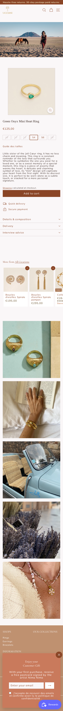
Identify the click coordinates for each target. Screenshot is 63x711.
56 (42, 137)
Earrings (7, 641)
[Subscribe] (49, 685)
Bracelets (8, 645)
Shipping (7, 188)
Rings (6, 637)
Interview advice (13, 232)
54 (33, 137)
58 (52, 137)
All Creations (22, 262)
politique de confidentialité (37, 697)
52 (24, 137)
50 (15, 137)
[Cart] (51, 10)
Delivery (8, 226)
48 (6, 137)
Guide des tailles (13, 146)
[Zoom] (50, 110)
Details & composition (17, 219)
